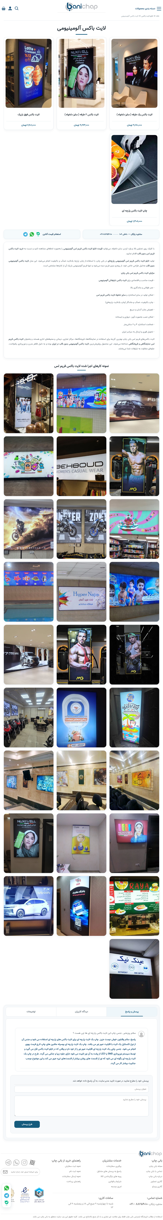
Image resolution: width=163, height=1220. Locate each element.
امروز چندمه (116, 1186)
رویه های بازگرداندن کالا (111, 1176)
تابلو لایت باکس (147, 16)
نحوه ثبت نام (75, 1171)
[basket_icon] (3, 8)
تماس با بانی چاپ (154, 1171)
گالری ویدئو (157, 1186)
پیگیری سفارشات (113, 1166)
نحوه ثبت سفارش (73, 1166)
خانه (157, 16)
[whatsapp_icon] (6, 1188)
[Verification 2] (25, 1202)
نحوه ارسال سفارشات (71, 1176)
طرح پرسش (27, 1124)
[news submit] (5, 1172)
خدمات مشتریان (112, 1161)
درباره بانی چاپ (155, 1176)
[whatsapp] (16, 1162)
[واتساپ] (32, 234)
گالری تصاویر (156, 1181)
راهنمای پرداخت (74, 1181)
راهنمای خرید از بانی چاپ (66, 1161)
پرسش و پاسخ (132, 1012)
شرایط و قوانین (114, 1181)
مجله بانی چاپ (155, 1166)
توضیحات (31, 1012)
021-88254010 (106, 234)
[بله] (38, 234)
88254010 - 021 (139, 1204)
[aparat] (32, 1162)
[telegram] (8, 1162)
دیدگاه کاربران (81, 1012)
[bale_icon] (6, 1203)
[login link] (10, 8)
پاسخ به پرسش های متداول (109, 1171)
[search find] (16, 8)
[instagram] (24, 1162)
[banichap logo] (81, 6)
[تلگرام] (25, 234)
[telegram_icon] (6, 1195)
